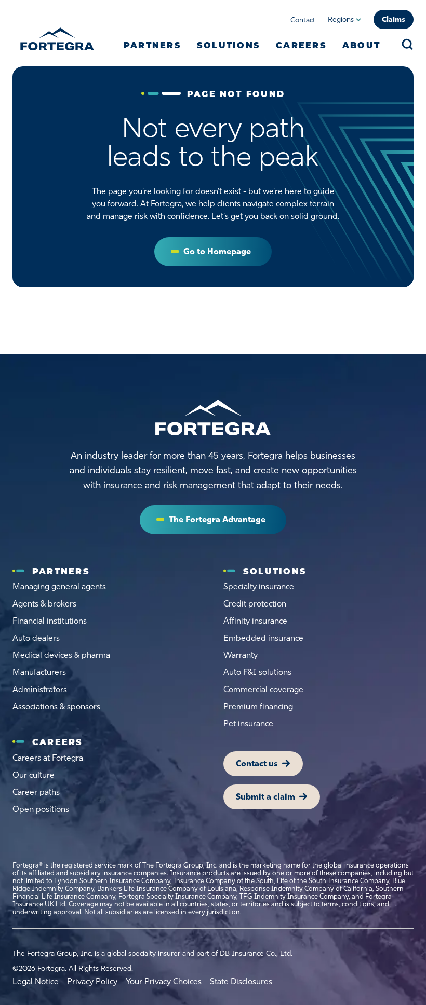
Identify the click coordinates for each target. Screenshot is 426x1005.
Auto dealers (36, 638)
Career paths (36, 792)
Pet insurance (248, 723)
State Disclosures (241, 981)
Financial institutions (49, 621)
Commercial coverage (263, 689)
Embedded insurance (263, 638)
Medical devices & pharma (61, 655)
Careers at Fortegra (47, 758)
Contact (302, 20)
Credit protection (254, 604)
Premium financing (258, 706)
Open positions (40, 809)
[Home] (213, 418)
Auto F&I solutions (257, 672)
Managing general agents (59, 586)
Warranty (240, 655)
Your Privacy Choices (164, 981)
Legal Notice (35, 981)
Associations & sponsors (56, 706)
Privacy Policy (92, 981)
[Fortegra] (57, 39)
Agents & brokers (44, 604)
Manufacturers (39, 672)
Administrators (39, 689)
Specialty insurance (258, 586)
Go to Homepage (217, 251)
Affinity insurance (255, 621)
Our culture (33, 775)
